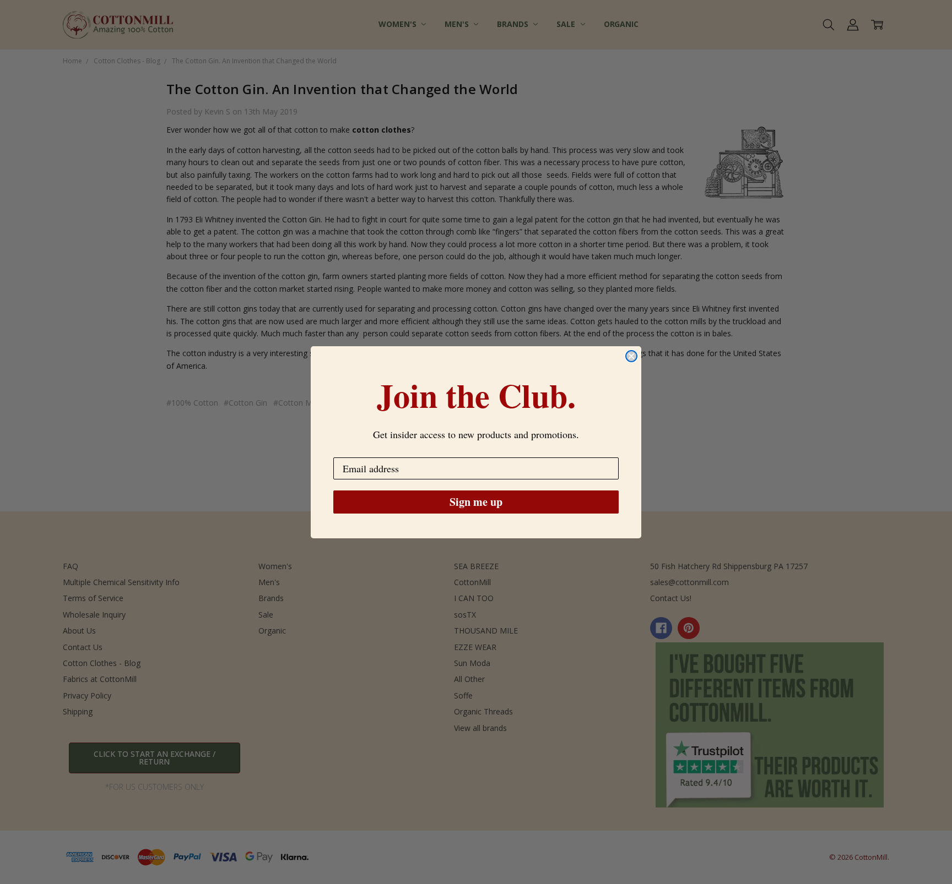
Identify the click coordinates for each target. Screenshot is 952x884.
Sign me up (476, 502)
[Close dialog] (631, 356)
